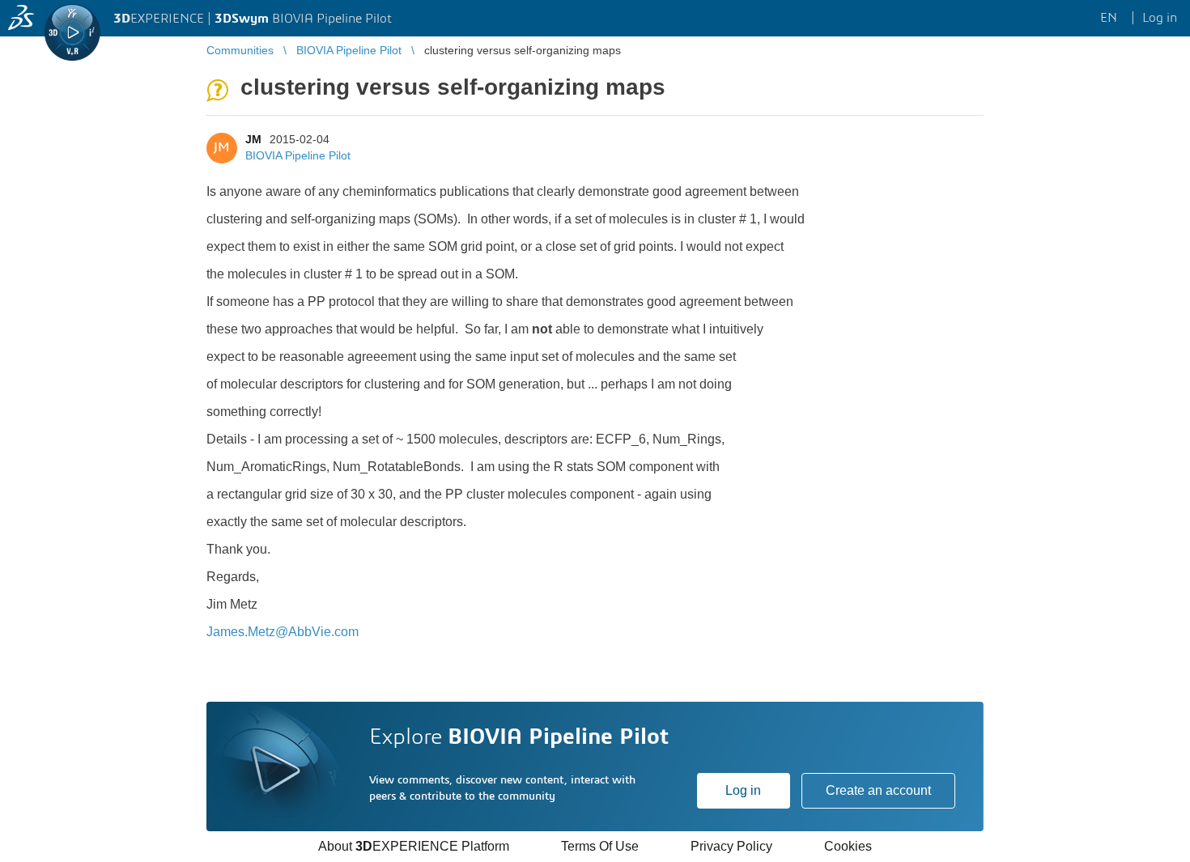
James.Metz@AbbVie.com (282, 632)
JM (253, 139)
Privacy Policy (731, 846)
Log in (743, 790)
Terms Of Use (600, 846)
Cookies (848, 846)
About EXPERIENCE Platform (413, 846)
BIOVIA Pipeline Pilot (298, 155)
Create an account (878, 790)
